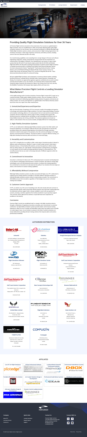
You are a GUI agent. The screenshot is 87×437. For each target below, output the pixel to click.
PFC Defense (52, 5)
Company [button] (83, 5)
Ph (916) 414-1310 (49, 422)
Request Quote (73, 5)
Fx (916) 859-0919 (49, 424)
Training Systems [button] (42, 5)
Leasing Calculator (62, 5)
